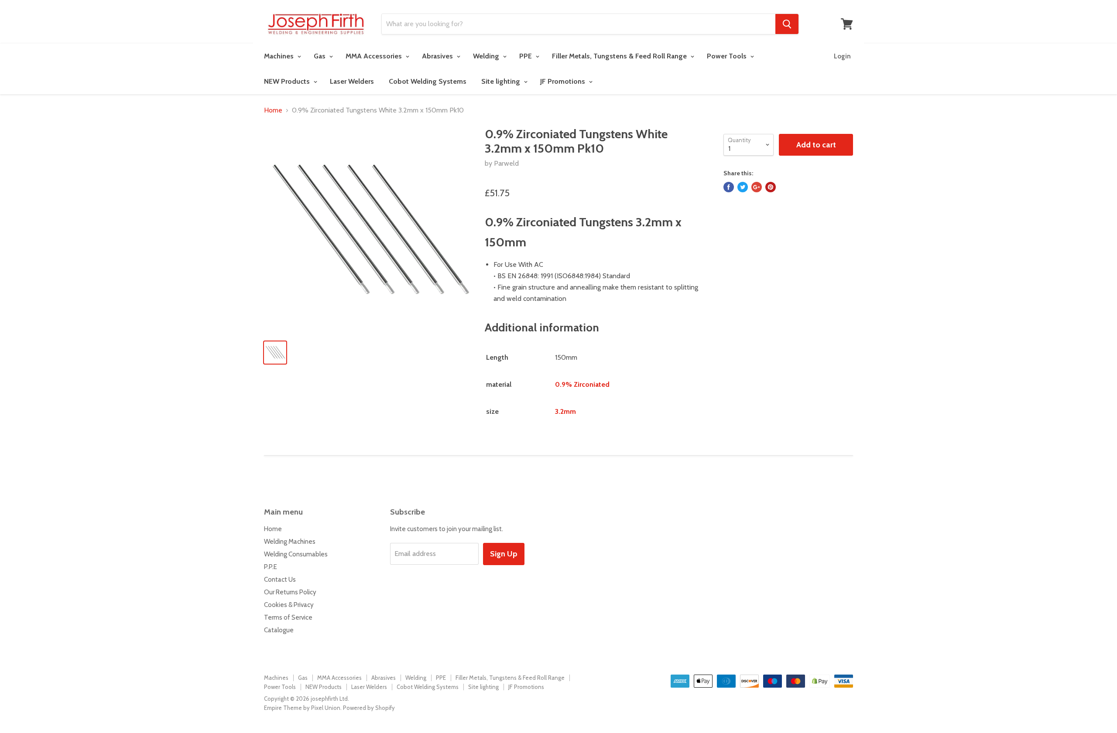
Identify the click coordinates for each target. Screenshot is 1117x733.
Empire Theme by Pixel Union (302, 707)
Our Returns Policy (290, 592)
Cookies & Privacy (289, 605)
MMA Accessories (375, 56)
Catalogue (279, 630)
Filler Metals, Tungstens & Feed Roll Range (620, 56)
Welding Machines (289, 541)
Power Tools (727, 56)
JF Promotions (563, 81)
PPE (526, 56)
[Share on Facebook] (728, 187)
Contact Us (280, 579)
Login (842, 56)
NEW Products (288, 81)
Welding (487, 56)
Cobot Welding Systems (427, 81)
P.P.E (270, 567)
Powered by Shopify (369, 707)
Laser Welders (352, 81)
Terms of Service (288, 617)
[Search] (786, 24)
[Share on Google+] (756, 187)
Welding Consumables (296, 554)
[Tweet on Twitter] (742, 187)
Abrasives (438, 56)
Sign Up (503, 554)
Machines (279, 56)
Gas (320, 56)
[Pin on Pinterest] (770, 187)
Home (273, 110)
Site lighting (501, 81)
